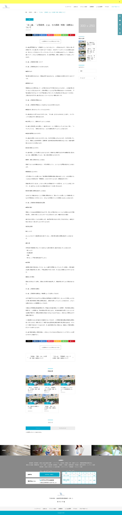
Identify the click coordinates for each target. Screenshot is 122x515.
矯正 (29, 19)
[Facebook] (62, 501)
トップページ (68, 6)
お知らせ (76, 6)
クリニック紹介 (83, 6)
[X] (60, 501)
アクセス (107, 6)
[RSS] (64, 501)
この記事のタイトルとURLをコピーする (50, 41)
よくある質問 (99, 6)
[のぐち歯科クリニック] (6, 6)
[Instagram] (58, 501)
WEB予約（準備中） (49, 474)
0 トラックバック (62, 428)
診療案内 (92, 6)
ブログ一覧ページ (115, 6)
